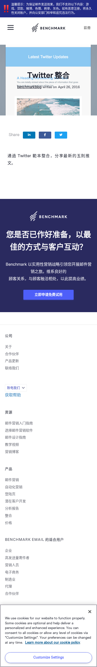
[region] (48, 635)
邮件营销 (12, 480)
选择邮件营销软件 (19, 430)
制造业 (10, 579)
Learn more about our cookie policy (52, 642)
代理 (8, 586)
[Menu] (12, 27)
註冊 (87, 28)
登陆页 (10, 494)
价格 (8, 523)
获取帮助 (13, 395)
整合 (8, 516)
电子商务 (12, 572)
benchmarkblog (29, 87)
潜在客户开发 (15, 501)
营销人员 (12, 565)
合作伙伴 (12, 354)
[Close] (89, 611)
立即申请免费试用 (48, 295)
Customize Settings (48, 657)
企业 (8, 551)
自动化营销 (13, 487)
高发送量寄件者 (17, 558)
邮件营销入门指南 (19, 423)
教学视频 (12, 445)
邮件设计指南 (15, 437)
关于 (8, 347)
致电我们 (13, 388)
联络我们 (12, 368)
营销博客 (12, 452)
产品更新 (12, 361)
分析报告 (12, 508)
